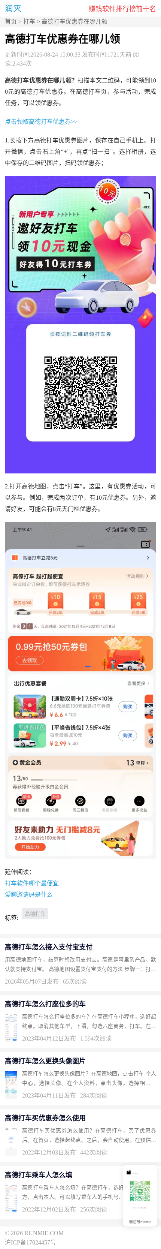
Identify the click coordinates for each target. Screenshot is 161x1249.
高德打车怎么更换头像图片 (45, 1061)
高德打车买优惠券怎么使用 (45, 1118)
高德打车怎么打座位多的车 (45, 1004)
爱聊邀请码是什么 (29, 894)
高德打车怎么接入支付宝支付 (48, 947)
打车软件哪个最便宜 (32, 883)
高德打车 (35, 914)
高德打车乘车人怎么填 (38, 1175)
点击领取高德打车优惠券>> (41, 121)
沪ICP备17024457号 (30, 1242)
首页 (11, 21)
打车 (29, 21)
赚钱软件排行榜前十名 (122, 9)
